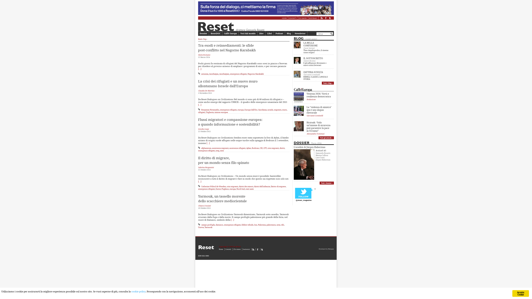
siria (222, 150)
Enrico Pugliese (222, 189)
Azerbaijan (213, 74)
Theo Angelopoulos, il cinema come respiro (315, 51)
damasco (219, 225)
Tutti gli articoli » (326, 138)
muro (284, 110)
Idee (261, 33)
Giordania (262, 110)
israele (270, 110)
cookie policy (138, 291)
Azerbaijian (224, 74)
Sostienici (313, 18)
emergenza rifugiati (238, 74)
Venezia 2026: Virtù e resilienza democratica (319, 95)
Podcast (279, 33)
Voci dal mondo (248, 33)
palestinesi (271, 225)
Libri (269, 33)
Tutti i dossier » (326, 183)
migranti (277, 110)
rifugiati (201, 112)
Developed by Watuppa (326, 249)
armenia (204, 74)
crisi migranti (273, 148)
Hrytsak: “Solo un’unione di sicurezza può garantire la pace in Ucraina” (318, 126)
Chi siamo (303, 18)
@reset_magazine (304, 200)
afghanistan (206, 148)
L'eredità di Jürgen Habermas (309, 147)
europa (241, 110)
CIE (261, 148)
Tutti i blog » (327, 83)
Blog (289, 33)
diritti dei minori (246, 186)
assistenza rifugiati (237, 148)
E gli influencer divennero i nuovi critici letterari (314, 64)
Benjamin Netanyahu (210, 110)
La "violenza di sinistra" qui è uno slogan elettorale (319, 110)
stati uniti (249, 189)
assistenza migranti (220, 148)
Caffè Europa (230, 33)
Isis (255, 225)
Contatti (293, 18)
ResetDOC (215, 33)
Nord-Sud (240, 189)
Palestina (262, 225)
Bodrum (255, 148)
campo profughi (208, 225)
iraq (217, 150)
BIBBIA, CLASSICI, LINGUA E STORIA (315, 78)
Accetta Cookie (520, 293)
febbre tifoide (247, 225)
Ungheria (210, 112)
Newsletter (300, 33)
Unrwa (201, 227)
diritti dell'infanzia (262, 186)
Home (284, 18)
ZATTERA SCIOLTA (313, 72)
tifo (282, 225)
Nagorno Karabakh (256, 74)
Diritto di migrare (278, 186)
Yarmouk (208, 227)
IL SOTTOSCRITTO (313, 58)
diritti (282, 148)
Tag (204, 39)
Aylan (248, 148)
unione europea (221, 112)
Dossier (203, 33)
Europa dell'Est (251, 110)
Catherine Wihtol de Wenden (213, 186)
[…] (199, 69)
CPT (265, 148)
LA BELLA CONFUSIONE (310, 44)
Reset (200, 39)
